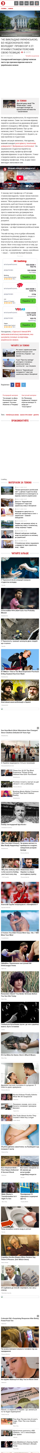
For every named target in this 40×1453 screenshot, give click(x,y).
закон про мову (26, 415)
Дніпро (28, 52)
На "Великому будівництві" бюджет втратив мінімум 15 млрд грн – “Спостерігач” (29, 402)
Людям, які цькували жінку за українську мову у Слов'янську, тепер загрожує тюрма (26, 525)
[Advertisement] (20, 292)
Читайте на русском (32, 55)
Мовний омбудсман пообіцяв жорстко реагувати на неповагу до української (26, 535)
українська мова (12, 415)
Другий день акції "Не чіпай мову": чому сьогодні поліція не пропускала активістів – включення (26, 107)
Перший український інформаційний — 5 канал (3, 3)
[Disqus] (20, 452)
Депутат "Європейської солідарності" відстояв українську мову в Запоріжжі (26, 372)
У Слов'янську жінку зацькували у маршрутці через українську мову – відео (27, 545)
